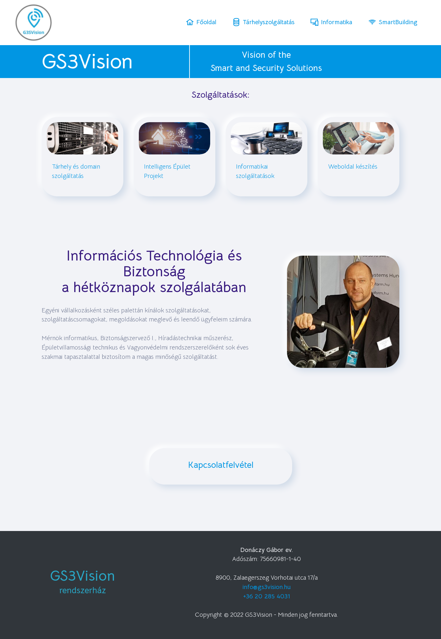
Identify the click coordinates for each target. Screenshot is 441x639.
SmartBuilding (398, 22)
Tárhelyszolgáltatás (268, 22)
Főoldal (206, 22)
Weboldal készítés (352, 166)
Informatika (336, 22)
